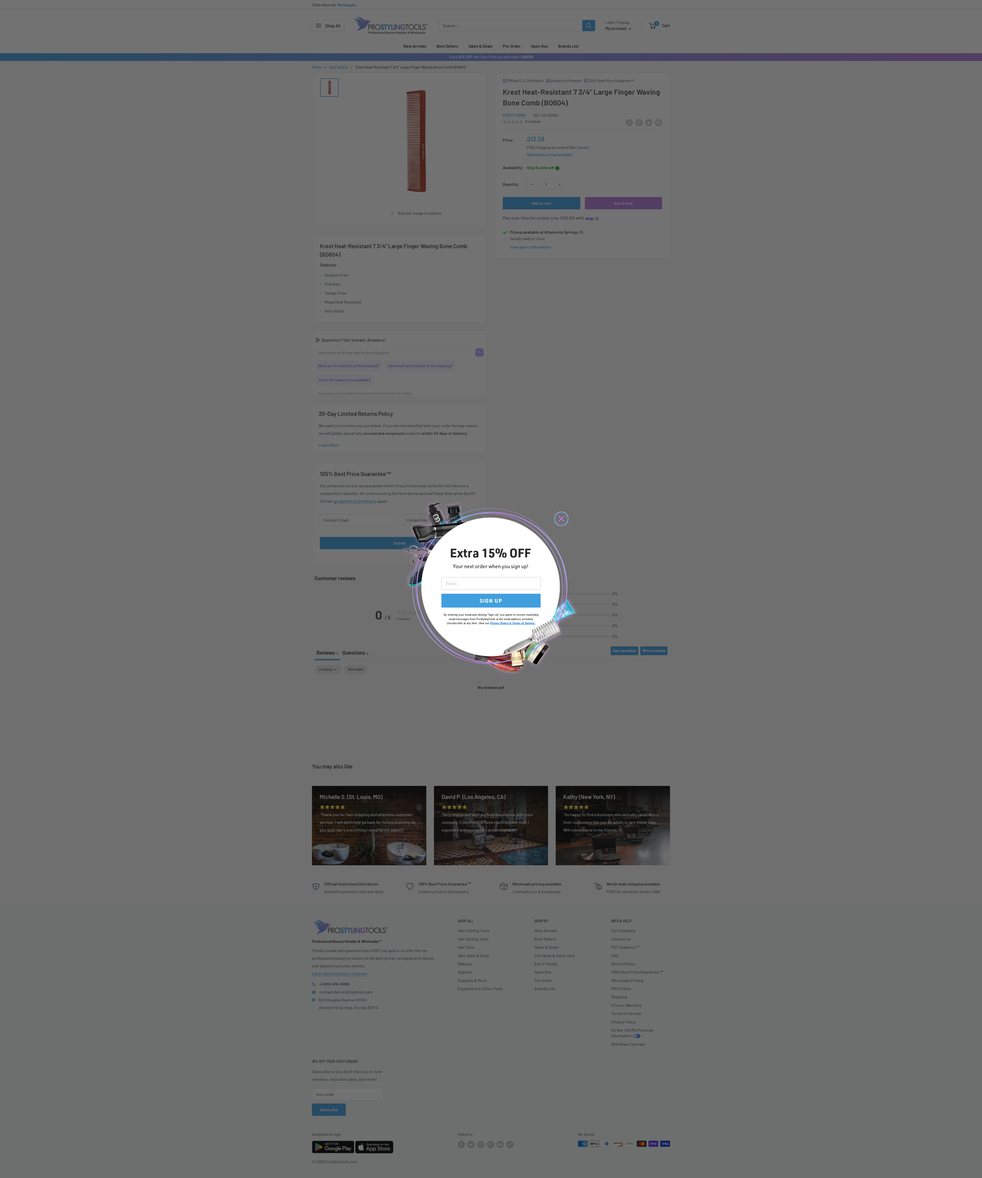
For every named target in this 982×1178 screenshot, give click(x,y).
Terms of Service (523, 623)
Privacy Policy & (500, 623)
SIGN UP (491, 600)
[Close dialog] (561, 518)
